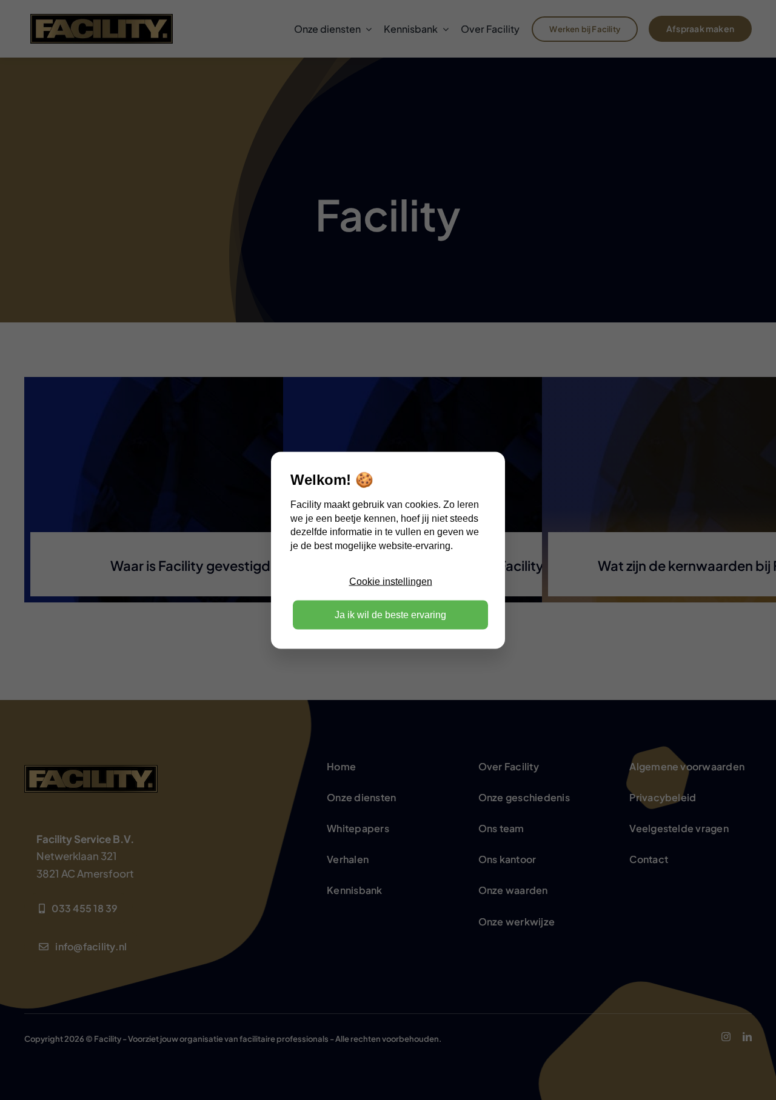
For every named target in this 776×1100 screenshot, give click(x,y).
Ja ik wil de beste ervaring (390, 614)
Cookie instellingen (390, 581)
